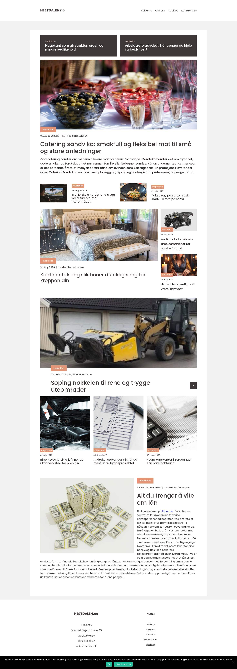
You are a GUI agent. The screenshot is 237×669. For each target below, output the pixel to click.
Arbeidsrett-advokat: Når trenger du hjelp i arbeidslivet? (158, 47)
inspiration (50, 41)
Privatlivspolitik (123, 664)
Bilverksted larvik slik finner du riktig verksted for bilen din (61, 461)
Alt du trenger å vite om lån (165, 499)
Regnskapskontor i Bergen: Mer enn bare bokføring (169, 461)
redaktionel (145, 480)
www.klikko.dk (89, 646)
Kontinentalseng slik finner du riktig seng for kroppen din (92, 277)
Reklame (146, 10)
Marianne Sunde (82, 374)
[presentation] (193, 385)
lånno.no (167, 511)
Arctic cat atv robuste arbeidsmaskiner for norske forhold (177, 244)
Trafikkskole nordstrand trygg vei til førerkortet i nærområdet (93, 198)
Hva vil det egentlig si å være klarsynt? (177, 286)
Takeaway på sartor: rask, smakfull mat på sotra (170, 197)
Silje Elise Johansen (72, 267)
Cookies (173, 10)
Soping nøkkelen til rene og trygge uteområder (100, 386)
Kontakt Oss (189, 10)
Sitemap (151, 644)
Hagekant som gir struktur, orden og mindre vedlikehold (74, 47)
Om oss (160, 10)
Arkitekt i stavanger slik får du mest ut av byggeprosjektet (115, 461)
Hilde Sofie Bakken (76, 136)
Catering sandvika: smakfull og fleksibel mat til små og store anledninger (116, 147)
